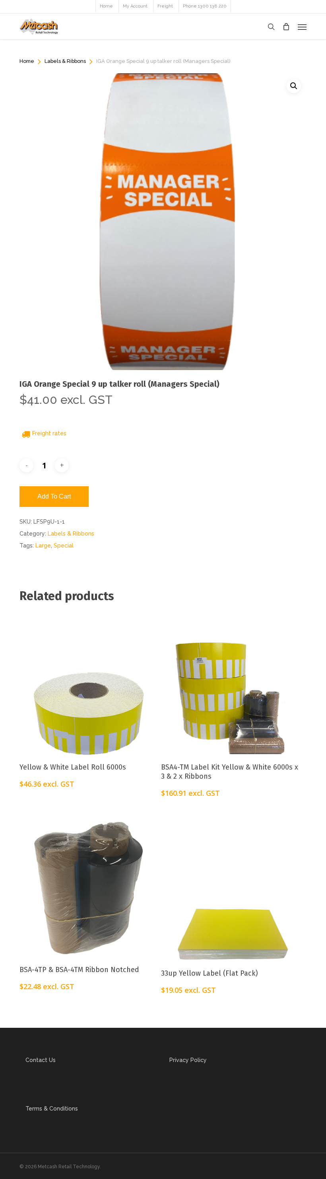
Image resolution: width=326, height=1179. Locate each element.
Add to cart (54, 496)
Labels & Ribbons (65, 61)
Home (26, 61)
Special (64, 545)
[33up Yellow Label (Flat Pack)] (230, 886)
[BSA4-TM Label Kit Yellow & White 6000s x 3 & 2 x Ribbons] (230, 681)
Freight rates (49, 433)
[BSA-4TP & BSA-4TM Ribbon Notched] (88, 884)
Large (43, 545)
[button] (302, 27)
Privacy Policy (188, 1060)
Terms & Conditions (51, 1108)
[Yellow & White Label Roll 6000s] (88, 681)
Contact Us (40, 1060)
